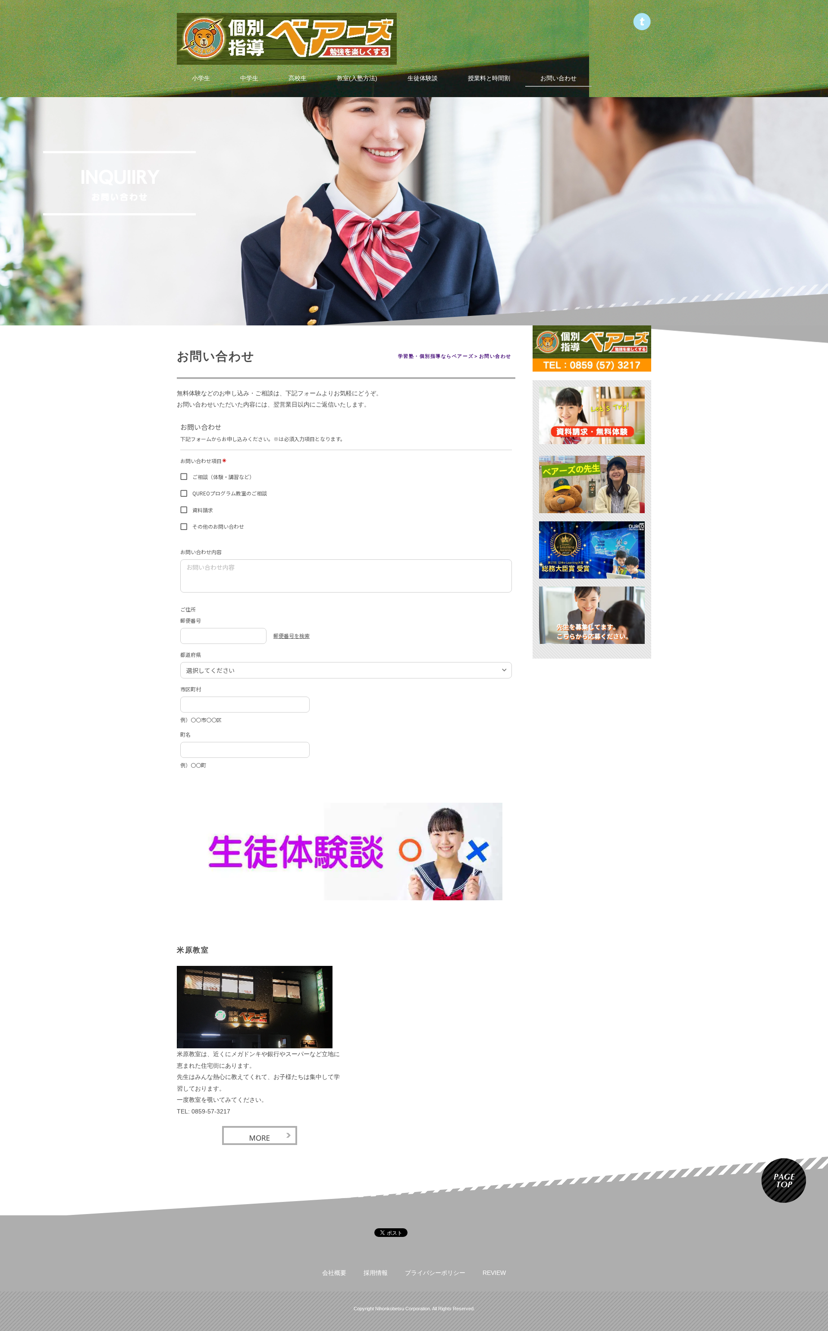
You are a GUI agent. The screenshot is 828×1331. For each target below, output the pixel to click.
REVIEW (494, 1272)
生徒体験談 (423, 78)
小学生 (201, 78)
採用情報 (376, 1272)
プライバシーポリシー (435, 1272)
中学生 (249, 78)
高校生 (298, 78)
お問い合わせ (558, 78)
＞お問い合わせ (492, 356)
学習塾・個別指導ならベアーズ (436, 356)
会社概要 (334, 1272)
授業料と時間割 (489, 78)
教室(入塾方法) (357, 78)
